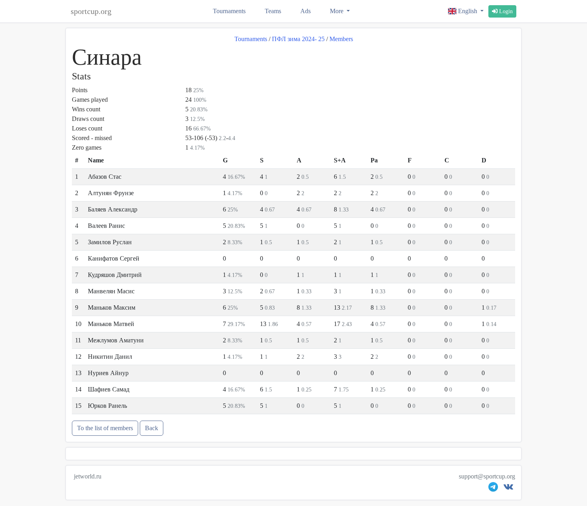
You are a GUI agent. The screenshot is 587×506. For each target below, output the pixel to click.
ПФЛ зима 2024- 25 (298, 39)
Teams (273, 11)
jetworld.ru (87, 476)
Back (151, 428)
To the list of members (105, 428)
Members (341, 39)
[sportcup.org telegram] (493, 488)
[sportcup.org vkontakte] (508, 488)
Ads (305, 11)
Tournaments (229, 11)
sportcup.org (91, 11)
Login (505, 11)
